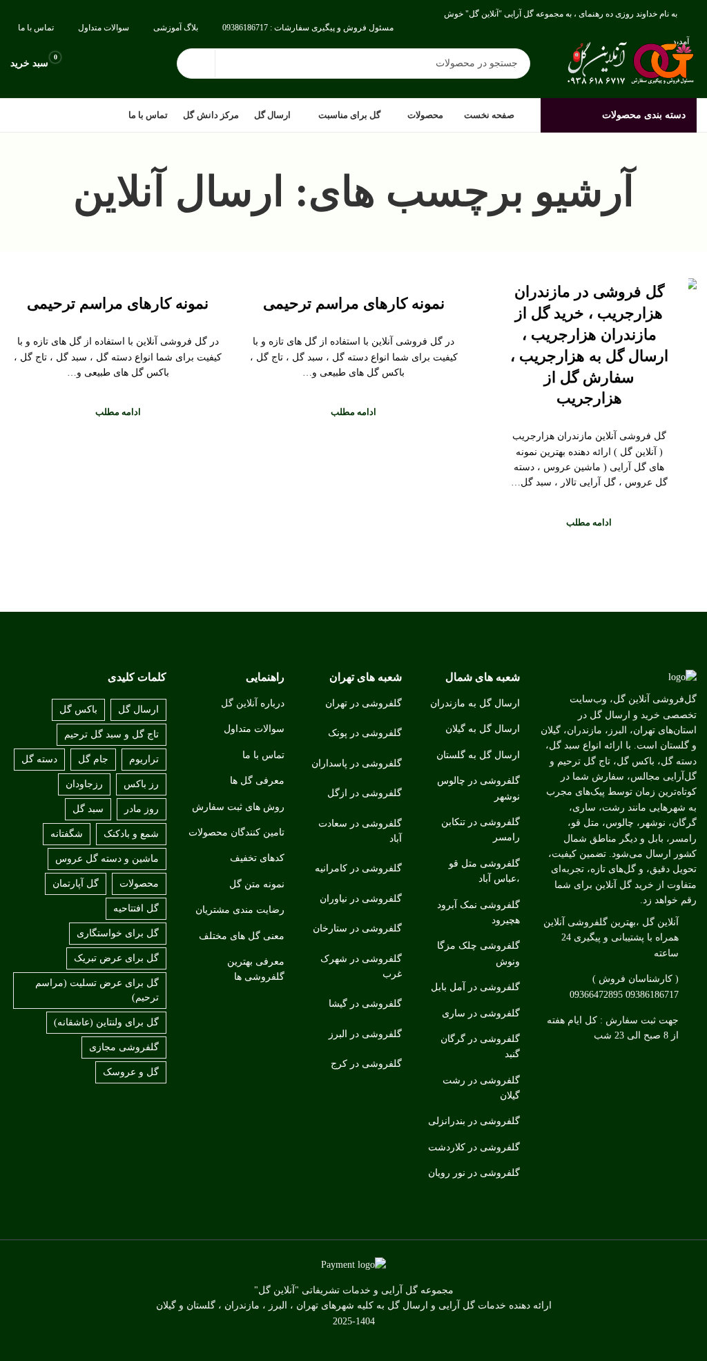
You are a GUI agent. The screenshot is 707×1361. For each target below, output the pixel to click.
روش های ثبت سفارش (238, 807)
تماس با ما (263, 755)
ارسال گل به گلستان (478, 755)
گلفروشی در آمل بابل (475, 987)
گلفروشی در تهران (363, 703)
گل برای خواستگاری (118, 933)
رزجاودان (84, 784)
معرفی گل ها (257, 780)
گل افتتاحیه (136, 908)
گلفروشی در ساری (481, 1013)
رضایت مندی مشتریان (239, 910)
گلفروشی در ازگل (364, 793)
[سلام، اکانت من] (87, 63)
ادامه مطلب (589, 522)
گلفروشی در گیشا (365, 1003)
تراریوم (144, 759)
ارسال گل (138, 709)
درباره (272, 703)
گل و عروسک (131, 1072)
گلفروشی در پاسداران (356, 763)
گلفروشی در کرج (366, 1064)
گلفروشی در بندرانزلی (474, 1121)
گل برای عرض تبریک (116, 958)
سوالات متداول (254, 729)
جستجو (196, 63)
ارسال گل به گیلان (482, 729)
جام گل (93, 759)
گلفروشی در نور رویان (474, 1173)
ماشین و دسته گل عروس (107, 858)
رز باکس (141, 784)
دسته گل (39, 759)
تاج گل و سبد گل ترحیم (111, 734)
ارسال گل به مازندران (475, 703)
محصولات (139, 883)
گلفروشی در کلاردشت (474, 1147)
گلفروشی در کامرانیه (358, 868)
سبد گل (88, 809)
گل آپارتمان (75, 883)
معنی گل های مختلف (241, 936)
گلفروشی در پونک (365, 733)
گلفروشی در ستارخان (357, 928)
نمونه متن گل (256, 884)
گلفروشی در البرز (365, 1034)
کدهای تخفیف (257, 858)
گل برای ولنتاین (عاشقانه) (106, 1022)
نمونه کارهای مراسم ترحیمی (354, 303)
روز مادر (141, 809)
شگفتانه (66, 834)
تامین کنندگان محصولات (236, 832)
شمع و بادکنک (131, 834)
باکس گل (78, 709)
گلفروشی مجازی (124, 1047)
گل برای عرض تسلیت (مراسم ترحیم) (97, 990)
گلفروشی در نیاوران (361, 899)
